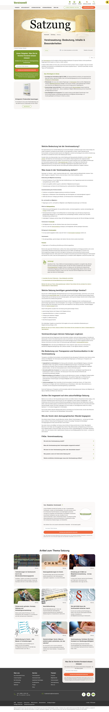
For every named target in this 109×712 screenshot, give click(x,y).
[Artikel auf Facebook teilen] (86, 30)
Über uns (56, 7)
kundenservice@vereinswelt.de (52, 693)
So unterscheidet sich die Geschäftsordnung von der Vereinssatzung (58, 280)
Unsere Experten (17, 677)
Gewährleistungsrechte (29, 704)
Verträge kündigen (51, 702)
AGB (15, 702)
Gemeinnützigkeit (76, 87)
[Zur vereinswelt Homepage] (20, 2)
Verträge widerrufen (18, 704)
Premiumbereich (36, 675)
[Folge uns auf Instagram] (88, 694)
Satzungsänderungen (63, 162)
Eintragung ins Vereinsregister (52, 79)
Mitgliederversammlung (55, 83)
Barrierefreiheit (42, 702)
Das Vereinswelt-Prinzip (19, 675)
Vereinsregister (52, 230)
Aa (91, 57)
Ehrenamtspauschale (52, 267)
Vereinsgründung (47, 7)
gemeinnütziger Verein (54, 295)
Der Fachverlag (17, 680)
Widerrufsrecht (34, 702)
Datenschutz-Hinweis (31, 76)
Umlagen (45, 210)
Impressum (19, 702)
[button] (107, 2)
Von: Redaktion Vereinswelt (52, 505)
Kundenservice (35, 682)
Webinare (16, 684)
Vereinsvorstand (35, 7)
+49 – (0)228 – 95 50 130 (22, 693)
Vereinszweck (73, 82)
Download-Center (36, 677)
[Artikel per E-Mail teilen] (91, 30)
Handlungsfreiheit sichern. (82, 342)
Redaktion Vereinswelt (88, 50)
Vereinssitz (51, 221)
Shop (33, 687)
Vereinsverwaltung (56, 226)
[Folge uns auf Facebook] (84, 694)
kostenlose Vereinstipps (37, 680)
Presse (33, 684)
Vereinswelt (46, 34)
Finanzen (17, 7)
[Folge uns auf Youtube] (93, 694)
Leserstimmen (17, 682)
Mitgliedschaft (25, 7)
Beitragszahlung (51, 206)
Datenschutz (26, 702)
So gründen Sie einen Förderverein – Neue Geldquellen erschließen (58, 278)
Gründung (53, 34)
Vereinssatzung (46, 60)
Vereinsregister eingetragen (74, 232)
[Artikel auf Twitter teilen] (89, 30)
